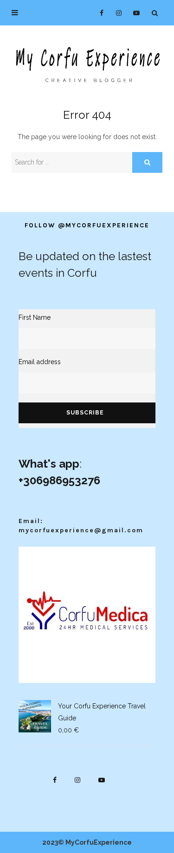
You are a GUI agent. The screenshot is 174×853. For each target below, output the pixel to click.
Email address (40, 362)
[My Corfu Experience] (87, 64)
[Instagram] (116, 12)
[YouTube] (134, 12)
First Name (35, 317)
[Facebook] (97, 12)
